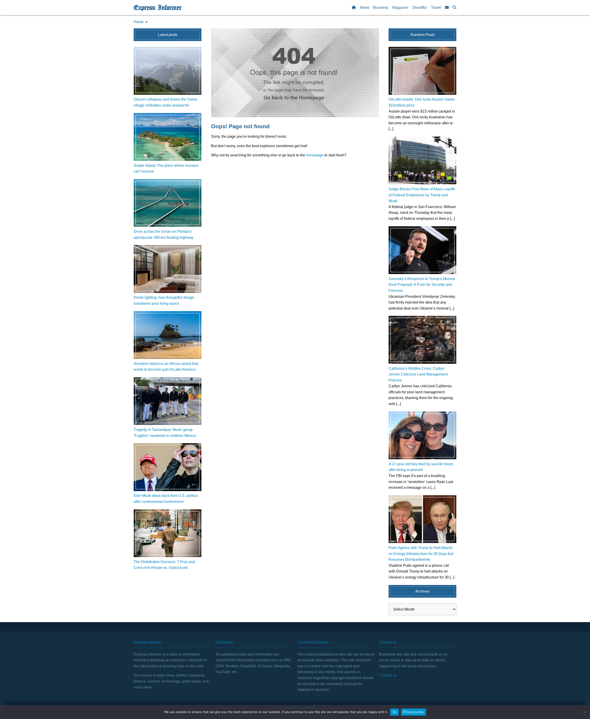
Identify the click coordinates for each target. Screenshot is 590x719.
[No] (584, 712)
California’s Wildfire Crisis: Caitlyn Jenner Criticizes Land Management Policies (418, 374)
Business (380, 7)
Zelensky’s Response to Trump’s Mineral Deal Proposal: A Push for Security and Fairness (422, 284)
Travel (436, 7)
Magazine (400, 7)
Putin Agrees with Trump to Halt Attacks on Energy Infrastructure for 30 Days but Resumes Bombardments (421, 553)
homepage (315, 155)
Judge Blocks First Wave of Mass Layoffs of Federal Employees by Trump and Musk (422, 195)
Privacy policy (413, 712)
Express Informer (157, 7)
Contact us (388, 675)
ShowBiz (419, 7)
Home (139, 22)
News (364, 7)
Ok (394, 712)
